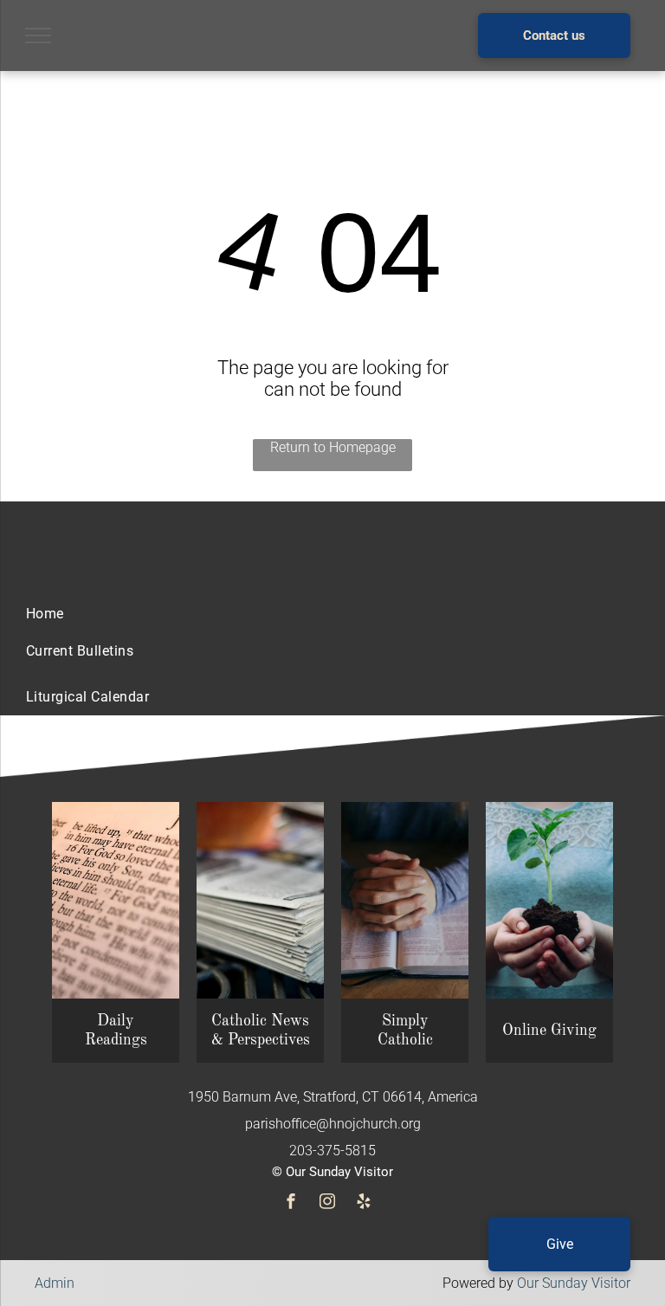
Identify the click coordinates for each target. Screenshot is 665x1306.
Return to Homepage (333, 447)
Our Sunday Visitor (573, 1283)
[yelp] (363, 1203)
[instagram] (327, 1203)
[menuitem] (45, 613)
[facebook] (291, 1203)
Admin (54, 1283)
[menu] (38, 35)
